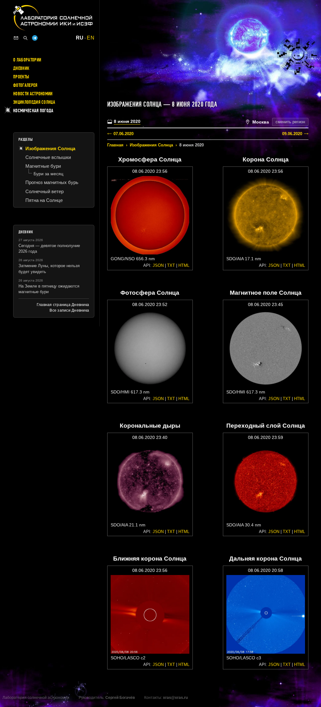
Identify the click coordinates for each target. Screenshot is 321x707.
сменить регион (290, 121)
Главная (115, 145)
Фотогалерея (25, 85)
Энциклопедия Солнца (34, 102)
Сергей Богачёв (120, 697)
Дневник (21, 68)
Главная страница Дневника (63, 305)
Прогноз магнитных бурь (51, 182)
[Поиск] (25, 38)
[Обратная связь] (16, 38)
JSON (158, 265)
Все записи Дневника (69, 310)
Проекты (21, 77)
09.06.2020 (292, 133)
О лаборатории (27, 60)
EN (90, 37)
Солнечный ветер (44, 191)
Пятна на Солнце (44, 200)
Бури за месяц (48, 173)
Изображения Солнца (151, 145)
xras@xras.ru (175, 697)
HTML (183, 265)
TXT (171, 265)
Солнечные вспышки (48, 157)
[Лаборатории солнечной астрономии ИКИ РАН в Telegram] (35, 38)
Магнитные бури (43, 166)
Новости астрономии (33, 94)
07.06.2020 (123, 133)
